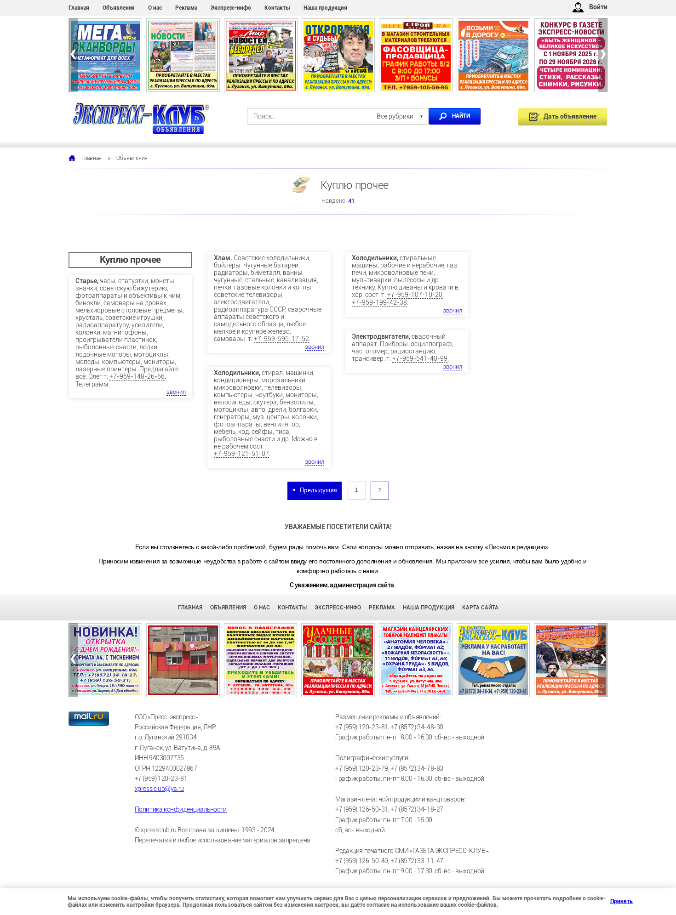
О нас (155, 8)
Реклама (186, 8)
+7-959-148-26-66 (137, 376)
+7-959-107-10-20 (414, 294)
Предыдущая (318, 490)
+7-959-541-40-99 (419, 358)
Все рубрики (395, 116)
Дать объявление (570, 116)
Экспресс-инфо (231, 8)
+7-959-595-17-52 (281, 338)
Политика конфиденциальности (181, 809)
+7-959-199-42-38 (379, 302)
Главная (79, 8)
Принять (614, 901)
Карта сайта (480, 607)
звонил (176, 391)
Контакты (277, 8)
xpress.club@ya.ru (159, 788)
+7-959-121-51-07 (241, 453)
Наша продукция (325, 8)
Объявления (119, 8)
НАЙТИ (461, 116)
